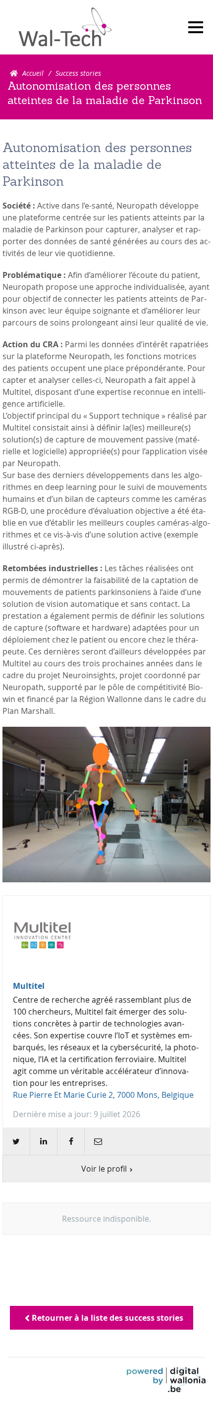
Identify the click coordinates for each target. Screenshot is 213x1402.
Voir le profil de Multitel (106, 1039)
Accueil (33, 73)
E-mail (97, 1141)
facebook (70, 1141)
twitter (16, 1141)
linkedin (43, 1141)
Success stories (78, 73)
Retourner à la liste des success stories (106, 1317)
